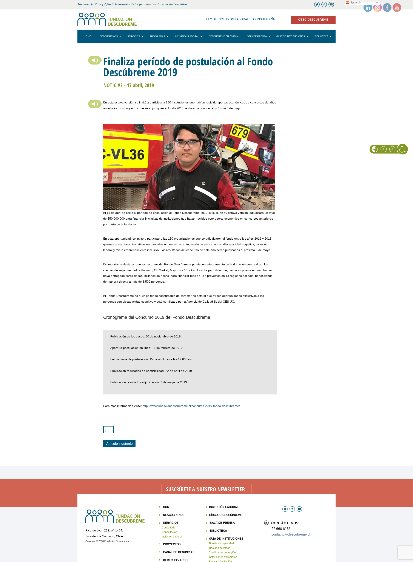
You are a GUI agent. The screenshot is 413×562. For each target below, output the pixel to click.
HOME (167, 507)
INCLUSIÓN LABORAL (224, 507)
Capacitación (169, 532)
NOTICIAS (113, 85)
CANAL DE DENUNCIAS (178, 552)
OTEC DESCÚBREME (313, 19)
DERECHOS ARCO (175, 560)
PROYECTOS (172, 544)
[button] (94, 60)
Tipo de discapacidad (221, 543)
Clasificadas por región (222, 552)
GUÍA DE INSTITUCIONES (226, 538)
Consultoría (168, 527)
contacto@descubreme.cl (290, 534)
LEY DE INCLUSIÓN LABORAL (227, 19)
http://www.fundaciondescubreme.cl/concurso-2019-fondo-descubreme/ (191, 406)
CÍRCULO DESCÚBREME (225, 515)
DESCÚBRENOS (174, 515)
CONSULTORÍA (264, 19)
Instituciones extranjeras (223, 557)
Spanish (355, 2)
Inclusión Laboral (172, 536)
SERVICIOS (171, 522)
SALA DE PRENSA (222, 522)
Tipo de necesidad (219, 548)
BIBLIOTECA (218, 530)
